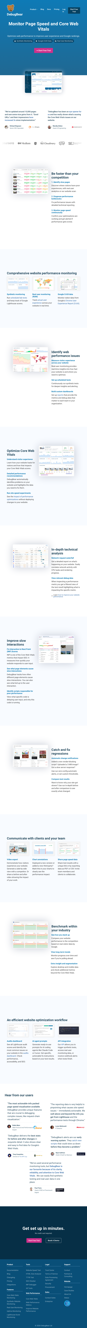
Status (66, 1298)
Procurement (50, 1287)
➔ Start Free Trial (43, 50)
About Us (67, 1294)
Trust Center (49, 1270)
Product (33, 9)
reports (60, 395)
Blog (42, 9)
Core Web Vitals (32, 1299)
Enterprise (49, 1301)
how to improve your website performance (66, 596)
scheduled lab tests (19, 298)
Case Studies (69, 1291)
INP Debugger (31, 1285)
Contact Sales (50, 1298)
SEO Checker (31, 1281)
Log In (63, 10)
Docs (49, 9)
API (62, 1044)
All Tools (29, 1288)
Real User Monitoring (14, 1308)
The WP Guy (23, 1156)
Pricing (56, 9)
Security (48, 1284)
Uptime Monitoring (14, 1311)
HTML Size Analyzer (33, 1274)
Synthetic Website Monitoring (13, 1302)
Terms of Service (51, 1274)
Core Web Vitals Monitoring (13, 1296)
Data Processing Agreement (51, 1278)
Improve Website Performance (32, 1310)
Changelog (11, 1277)
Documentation (12, 1270)
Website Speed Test (33, 1270)
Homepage (68, 1287)
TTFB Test (30, 1277)
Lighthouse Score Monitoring (13, 1316)
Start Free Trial (74, 10)
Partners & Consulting (68, 1275)
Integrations (11, 1285)
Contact (67, 1270)
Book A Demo (53, 1240)
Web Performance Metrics (32, 1303)
